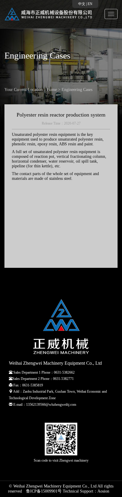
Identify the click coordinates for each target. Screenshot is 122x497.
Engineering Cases (77, 89)
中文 (81, 4)
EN (90, 4)
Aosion (103, 491)
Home (52, 89)
